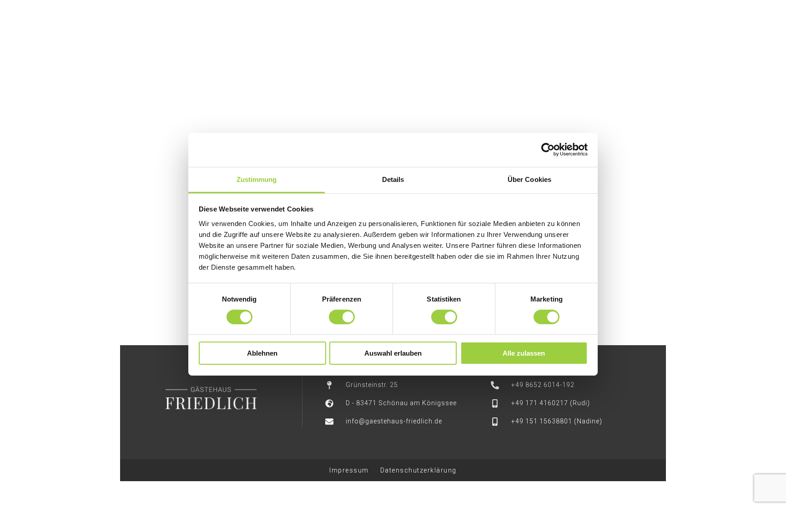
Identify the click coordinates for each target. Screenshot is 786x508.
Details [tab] (393, 179)
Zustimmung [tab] (257, 179)
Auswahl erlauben (393, 353)
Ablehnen (262, 353)
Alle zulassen (524, 353)
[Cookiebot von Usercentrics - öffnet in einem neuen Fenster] (548, 149)
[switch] (342, 317)
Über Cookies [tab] (529, 179)
